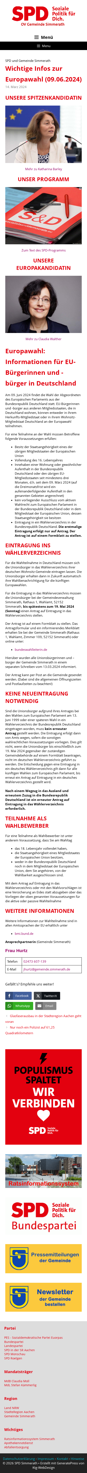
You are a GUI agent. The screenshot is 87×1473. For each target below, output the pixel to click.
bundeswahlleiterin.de (31, 649)
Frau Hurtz (16, 950)
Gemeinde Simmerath (19, 1416)
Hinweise (77, 1459)
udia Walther (52, 339)
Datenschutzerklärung (19, 1459)
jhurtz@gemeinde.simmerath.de (46, 969)
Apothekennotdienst (18, 1443)
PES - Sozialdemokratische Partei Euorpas (33, 1338)
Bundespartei (13, 1342)
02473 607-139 (34, 961)
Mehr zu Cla (34, 339)
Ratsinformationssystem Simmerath (29, 1439)
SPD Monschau (14, 1354)
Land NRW (11, 1408)
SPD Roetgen (13, 1358)
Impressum (46, 1459)
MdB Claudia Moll (16, 1381)
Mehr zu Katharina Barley (43, 169)
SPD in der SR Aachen (19, 1350)
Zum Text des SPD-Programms (44, 250)
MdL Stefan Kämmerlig (20, 1385)
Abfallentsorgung (16, 1447)
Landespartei (13, 1346)
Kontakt (62, 1459)
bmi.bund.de (24, 933)
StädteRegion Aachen (19, 1412)
